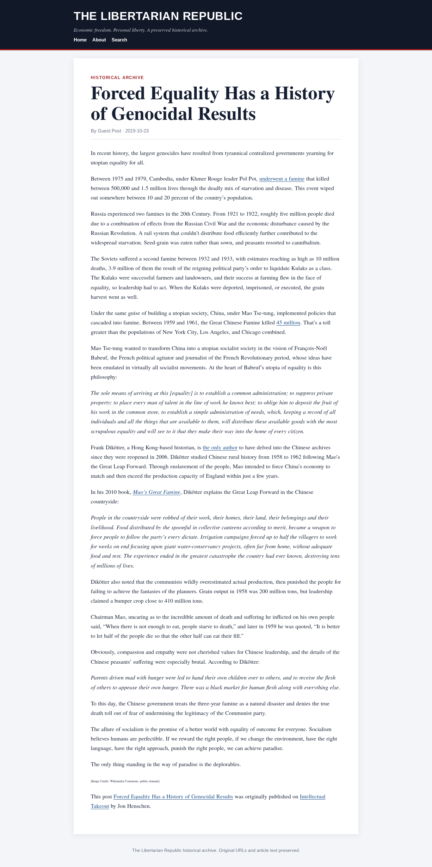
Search (119, 39)
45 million (288, 322)
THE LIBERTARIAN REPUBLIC (158, 15)
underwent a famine (282, 178)
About (99, 39)
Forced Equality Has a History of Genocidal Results (173, 796)
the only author (220, 447)
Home (80, 39)
